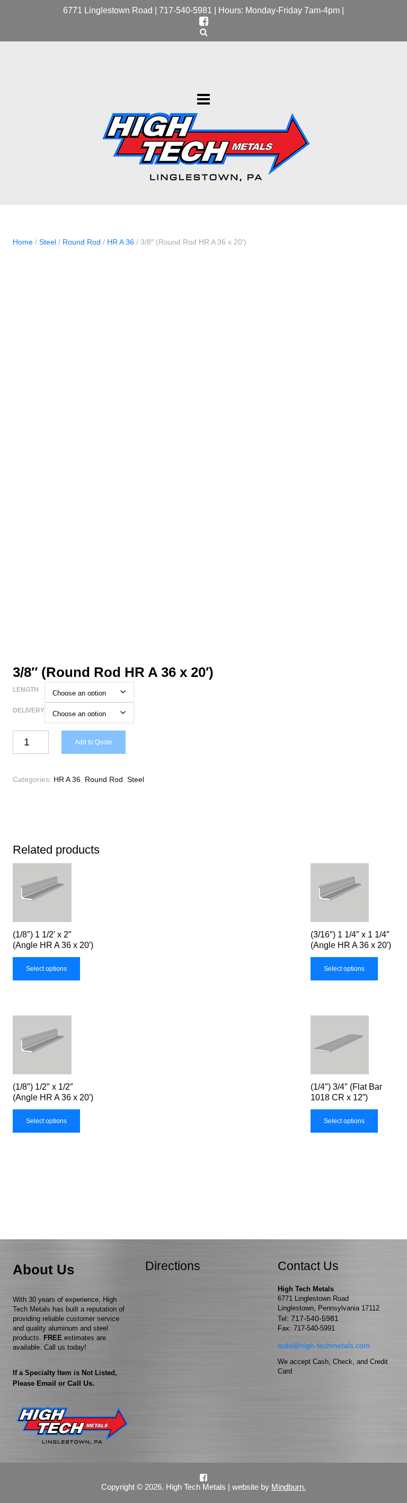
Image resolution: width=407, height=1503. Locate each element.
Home (23, 242)
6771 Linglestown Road (108, 10)
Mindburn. (288, 1486)
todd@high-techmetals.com (324, 1345)
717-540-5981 (185, 10)
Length (26, 689)
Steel (47, 242)
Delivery (29, 710)
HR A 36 (120, 242)
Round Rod (82, 242)
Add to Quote (93, 742)
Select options (46, 968)
